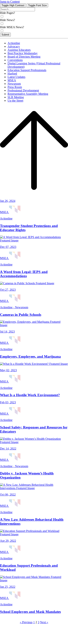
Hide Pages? (7, 12)
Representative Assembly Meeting (28, 93)
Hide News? (7, 20)
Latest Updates (16, 76)
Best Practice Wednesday (23, 53)
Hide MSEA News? (12, 27)
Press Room (15, 87)
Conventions (15, 60)
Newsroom (14, 83)
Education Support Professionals (27, 70)
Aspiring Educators (19, 49)
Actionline (14, 43)
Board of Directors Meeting (24, 56)
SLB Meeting (16, 97)
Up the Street (15, 100)
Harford (12, 73)
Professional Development (23, 90)
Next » (44, 622)
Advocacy (14, 46)
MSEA (12, 80)
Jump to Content (10, 1)
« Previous (26, 622)
